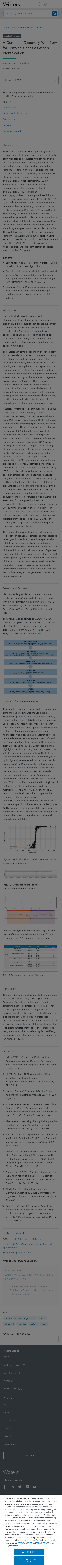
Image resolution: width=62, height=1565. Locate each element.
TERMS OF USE (43, 1543)
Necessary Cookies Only (28, 1560)
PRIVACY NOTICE (25, 1543)
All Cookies (28, 1551)
